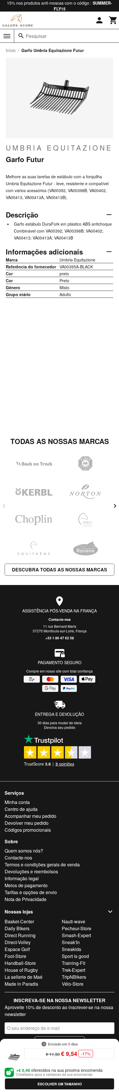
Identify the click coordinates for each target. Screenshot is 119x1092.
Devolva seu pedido (59, 727)
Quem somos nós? (24, 850)
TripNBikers (74, 977)
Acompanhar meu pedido (30, 816)
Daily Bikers (17, 928)
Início (11, 50)
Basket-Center (19, 921)
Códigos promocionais (28, 830)
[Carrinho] (113, 20)
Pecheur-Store (76, 928)
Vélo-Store (72, 983)
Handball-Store (20, 963)
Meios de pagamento (26, 885)
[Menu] (7, 36)
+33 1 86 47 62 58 (59, 637)
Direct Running (20, 935)
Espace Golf (17, 949)
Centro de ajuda (21, 809)
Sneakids (71, 949)
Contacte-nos (60, 619)
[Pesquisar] (21, 35)
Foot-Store (15, 956)
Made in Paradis (21, 983)
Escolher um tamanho (60, 1084)
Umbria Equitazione (59, 147)
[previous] (4, 506)
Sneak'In (71, 942)
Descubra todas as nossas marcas (59, 569)
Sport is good (75, 956)
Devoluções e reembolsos (31, 871)
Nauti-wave (73, 921)
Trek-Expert (73, 970)
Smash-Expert (76, 935)
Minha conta (17, 802)
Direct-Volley (18, 942)
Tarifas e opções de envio (31, 892)
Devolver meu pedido (27, 823)
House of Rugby (21, 970)
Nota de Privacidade (26, 899)
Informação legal (22, 878)
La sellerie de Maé (23, 977)
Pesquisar (36, 36)
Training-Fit (73, 963)
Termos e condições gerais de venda (42, 864)
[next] (115, 506)
